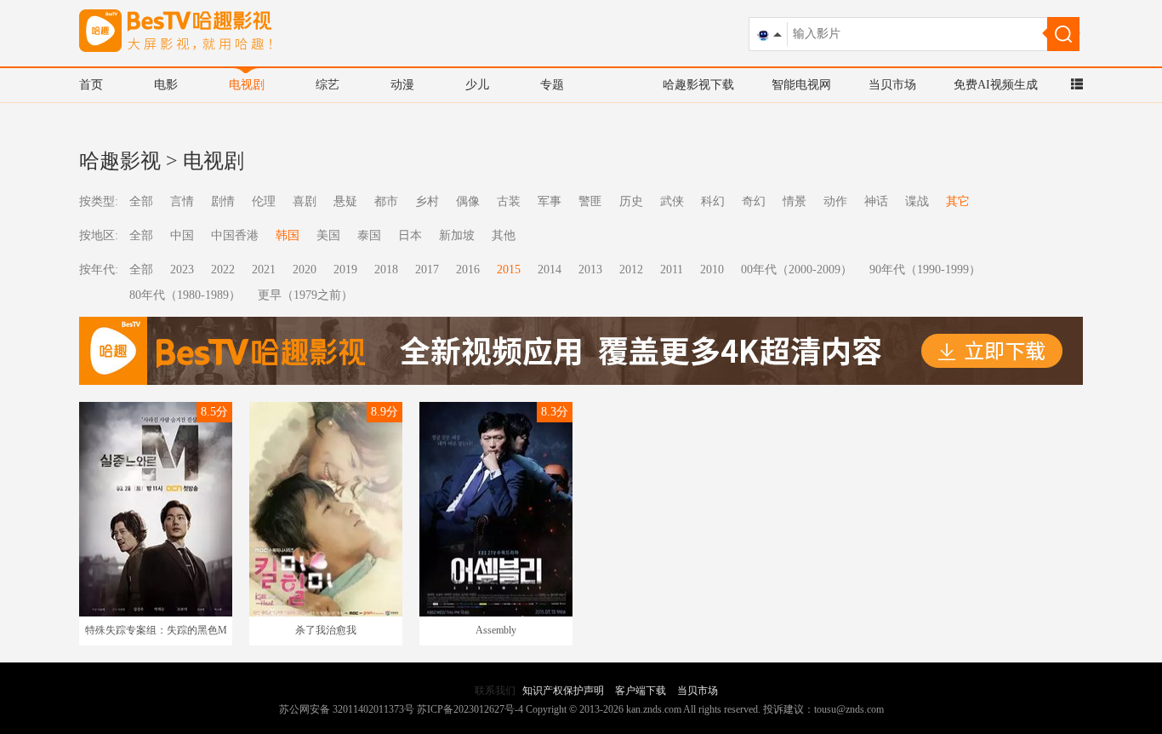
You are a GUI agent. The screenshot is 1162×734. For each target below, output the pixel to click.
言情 (182, 201)
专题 (552, 84)
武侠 (672, 201)
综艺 (327, 84)
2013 (590, 269)
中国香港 (235, 235)
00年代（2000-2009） (796, 269)
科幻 (713, 201)
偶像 (468, 201)
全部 (141, 201)
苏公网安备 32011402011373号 (346, 709)
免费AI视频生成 (996, 84)
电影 (166, 84)
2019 (345, 269)
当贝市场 (892, 84)
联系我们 (495, 691)
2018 (386, 269)
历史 (631, 201)
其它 (958, 201)
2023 (182, 269)
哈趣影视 (120, 161)
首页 (91, 84)
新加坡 (457, 235)
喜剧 (304, 201)
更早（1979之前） (305, 295)
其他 (503, 235)
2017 (427, 269)
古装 (509, 201)
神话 (876, 201)
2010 (712, 269)
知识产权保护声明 (563, 691)
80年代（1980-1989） (185, 295)
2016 (468, 269)
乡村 (427, 201)
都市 (386, 201)
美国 (328, 235)
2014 (549, 269)
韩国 (287, 235)
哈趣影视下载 (698, 84)
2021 (264, 269)
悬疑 (345, 201)
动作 (835, 201)
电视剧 (247, 84)
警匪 (590, 201)
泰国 (369, 235)
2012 (631, 269)
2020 (304, 269)
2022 (223, 269)
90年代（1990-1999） (925, 269)
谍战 (917, 201)
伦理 (264, 201)
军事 (549, 201)
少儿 (477, 84)
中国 (182, 235)
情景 (794, 201)
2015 (509, 269)
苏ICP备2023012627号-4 (470, 709)
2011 (671, 269)
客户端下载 (640, 691)
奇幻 (754, 201)
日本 (410, 235)
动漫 (402, 84)
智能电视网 (801, 84)
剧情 (223, 201)
